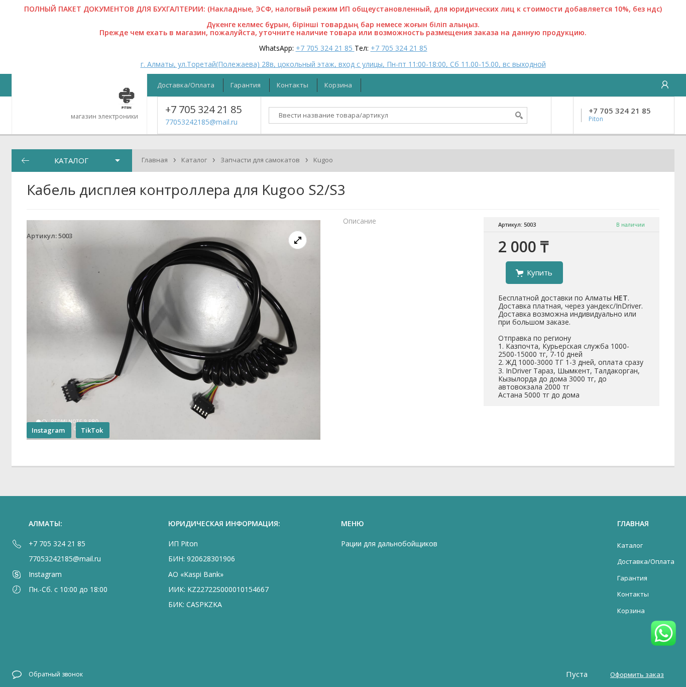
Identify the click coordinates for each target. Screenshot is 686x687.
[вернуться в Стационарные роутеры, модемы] (25, 160)
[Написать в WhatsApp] (663, 634)
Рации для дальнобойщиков (389, 543)
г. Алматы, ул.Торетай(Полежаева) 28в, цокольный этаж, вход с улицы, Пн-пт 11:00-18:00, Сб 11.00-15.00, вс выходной (343, 64)
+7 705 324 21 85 (325, 48)
